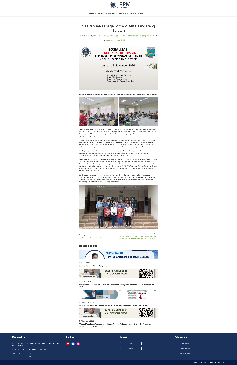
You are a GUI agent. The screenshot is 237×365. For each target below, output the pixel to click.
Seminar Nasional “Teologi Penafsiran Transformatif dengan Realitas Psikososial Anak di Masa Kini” (116, 286)
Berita (110, 36)
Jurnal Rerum (185, 343)
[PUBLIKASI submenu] (127, 13)
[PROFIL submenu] (103, 13)
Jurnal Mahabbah (185, 353)
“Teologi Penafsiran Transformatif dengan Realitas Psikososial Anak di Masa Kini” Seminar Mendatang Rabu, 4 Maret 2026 (115, 325)
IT (220, 362)
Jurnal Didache (185, 348)
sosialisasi (121, 40)
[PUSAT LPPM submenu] (116, 13)
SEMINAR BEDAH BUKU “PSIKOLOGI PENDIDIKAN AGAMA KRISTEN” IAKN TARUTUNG (113, 305)
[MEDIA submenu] (135, 13)
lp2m (108, 40)
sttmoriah (129, 40)
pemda (113, 40)
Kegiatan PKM (119, 36)
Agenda (104, 36)
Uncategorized (145, 36)
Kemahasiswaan (132, 36)
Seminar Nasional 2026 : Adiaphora (93, 266)
